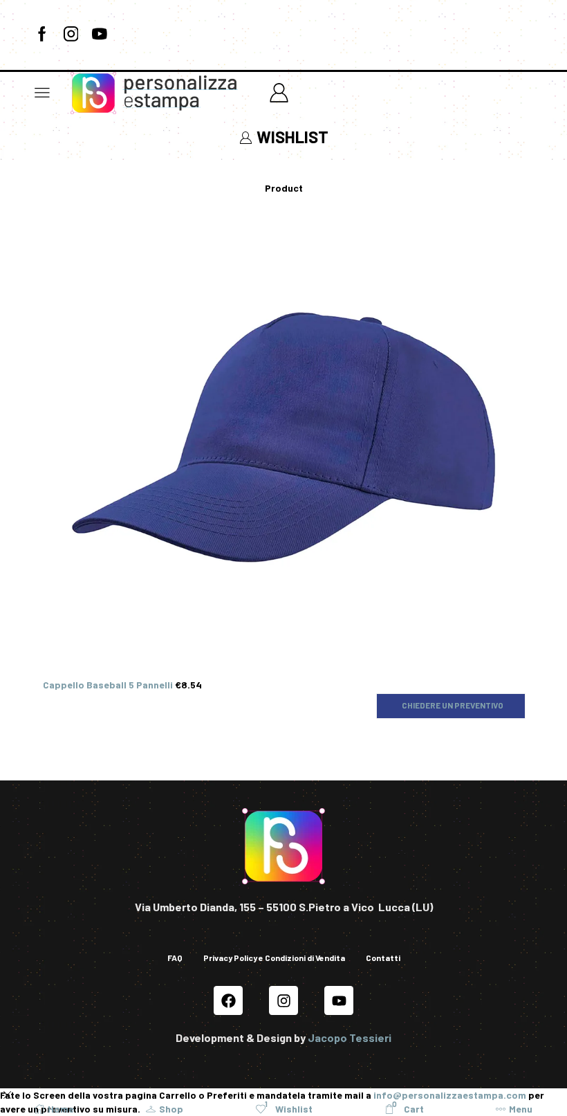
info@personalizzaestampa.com (449, 1095)
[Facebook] (42, 34)
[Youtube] (99, 34)
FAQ (175, 957)
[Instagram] (71, 34)
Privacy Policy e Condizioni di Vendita (274, 957)
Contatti (383, 957)
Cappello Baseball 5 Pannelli (109, 684)
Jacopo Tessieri (349, 1037)
